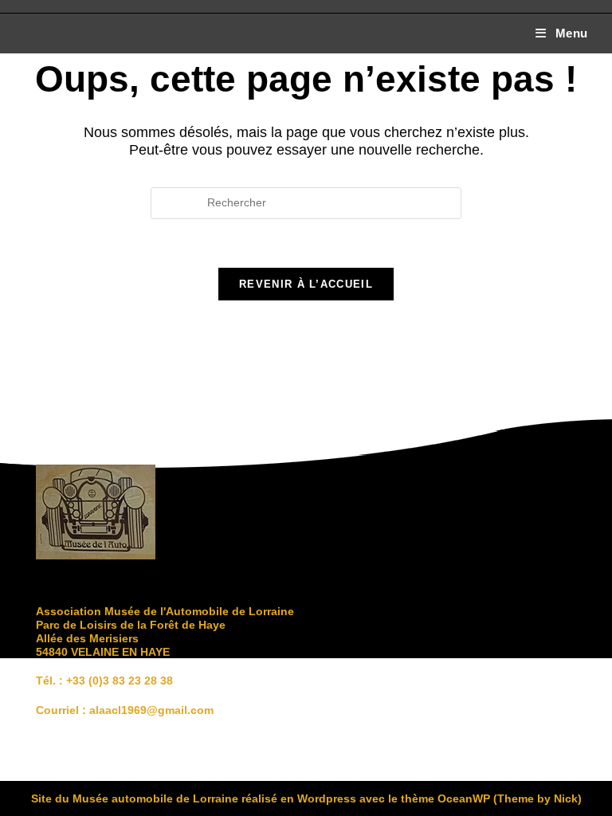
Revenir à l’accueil (306, 284)
